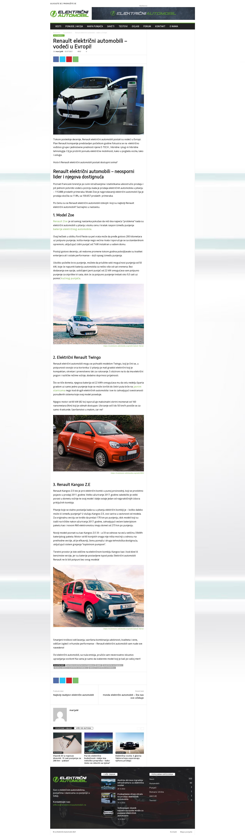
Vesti (58, 26)
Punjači (153, 788)
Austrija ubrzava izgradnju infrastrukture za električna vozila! (131, 782)
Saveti (110, 26)
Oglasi (135, 26)
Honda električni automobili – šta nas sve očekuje (123, 696)
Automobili (67, 33)
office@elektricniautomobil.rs (69, 805)
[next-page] (142, 728)
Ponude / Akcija (74, 26)
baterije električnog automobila (72, 229)
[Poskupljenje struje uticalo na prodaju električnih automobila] (108, 798)
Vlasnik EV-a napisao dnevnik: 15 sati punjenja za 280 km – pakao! (67, 758)
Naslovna (56, 33)
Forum (147, 26)
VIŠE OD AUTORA (83, 728)
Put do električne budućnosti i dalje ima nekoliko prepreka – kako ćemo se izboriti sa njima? (97, 759)
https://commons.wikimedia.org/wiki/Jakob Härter (124, 346)
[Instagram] (193, 3)
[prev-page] (138, 728)
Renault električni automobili (102, 668)
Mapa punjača (95, 26)
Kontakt (160, 26)
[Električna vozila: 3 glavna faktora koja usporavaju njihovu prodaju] (130, 743)
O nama (174, 26)
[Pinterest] (69, 59)
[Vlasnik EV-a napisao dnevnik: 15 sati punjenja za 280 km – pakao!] (67, 743)
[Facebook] (56, 59)
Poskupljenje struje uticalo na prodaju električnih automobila (130, 796)
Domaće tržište (156, 792)
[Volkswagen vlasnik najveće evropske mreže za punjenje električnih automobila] (108, 812)
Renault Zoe (60, 221)
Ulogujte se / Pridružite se (63, 3)
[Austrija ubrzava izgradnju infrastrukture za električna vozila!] (108, 784)
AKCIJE (153, 796)
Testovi (123, 26)
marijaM (59, 51)
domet (99, 665)
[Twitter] (62, 59)
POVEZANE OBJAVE (63, 728)
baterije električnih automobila (80, 665)
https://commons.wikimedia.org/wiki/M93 (127, 473)
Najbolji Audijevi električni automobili (73, 694)
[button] (191, 26)
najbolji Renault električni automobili (71, 668)
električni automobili (113, 665)
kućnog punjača (70, 278)
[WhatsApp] (75, 59)
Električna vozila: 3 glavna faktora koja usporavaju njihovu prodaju (128, 758)
